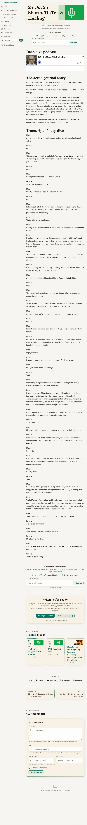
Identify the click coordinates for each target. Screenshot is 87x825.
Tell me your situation (45, 616)
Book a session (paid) (65, 615)
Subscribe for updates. (39, 768)
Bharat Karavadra (10, 3)
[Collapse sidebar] (2, 2)
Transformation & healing (50, 36)
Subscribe (73, 42)
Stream (43, 25)
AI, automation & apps (69, 36)
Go (21, 40)
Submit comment (36, 772)
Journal (49, 25)
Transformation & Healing (61, 25)
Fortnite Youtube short (46, 90)
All (38, 36)
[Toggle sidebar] (2, 40)
